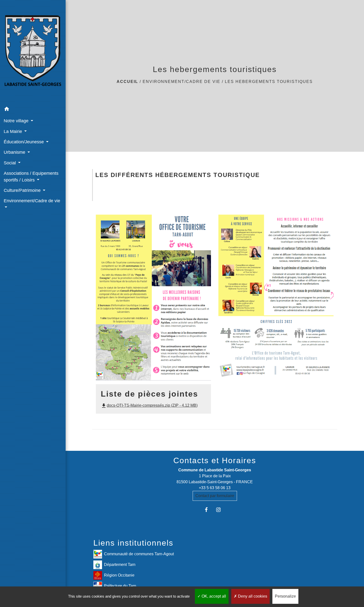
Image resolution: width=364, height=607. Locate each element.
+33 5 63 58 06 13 (215, 488)
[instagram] (221, 509)
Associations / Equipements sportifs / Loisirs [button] (31, 176)
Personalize (285, 596)
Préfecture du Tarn (120, 586)
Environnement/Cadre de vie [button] (32, 200)
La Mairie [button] (13, 131)
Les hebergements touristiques (269, 81)
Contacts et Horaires (214, 460)
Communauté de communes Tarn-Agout (139, 554)
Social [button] (10, 162)
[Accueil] (33, 52)
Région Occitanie (119, 575)
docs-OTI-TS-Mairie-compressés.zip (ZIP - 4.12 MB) (149, 405)
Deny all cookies (252, 596)
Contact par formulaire (214, 496)
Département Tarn (119, 564)
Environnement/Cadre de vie (181, 81)
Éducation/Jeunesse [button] (24, 141)
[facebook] (209, 509)
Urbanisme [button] (15, 152)
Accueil (127, 81)
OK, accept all (213, 596)
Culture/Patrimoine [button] (23, 190)
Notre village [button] (17, 120)
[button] (33, 110)
